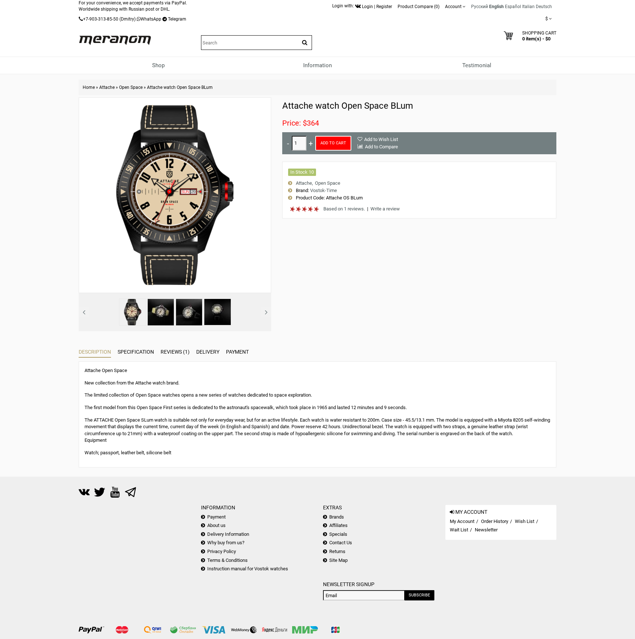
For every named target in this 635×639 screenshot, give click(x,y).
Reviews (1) (175, 352)
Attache (107, 87)
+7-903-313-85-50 (100, 19)
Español (513, 6)
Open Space (131, 87)
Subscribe (419, 595)
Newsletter (486, 529)
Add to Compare (381, 146)
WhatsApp (150, 19)
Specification (136, 352)
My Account (462, 521)
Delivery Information (228, 534)
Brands (336, 517)
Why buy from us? (225, 542)
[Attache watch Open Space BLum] (132, 312)
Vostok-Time (323, 190)
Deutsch (544, 6)
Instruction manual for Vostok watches (247, 568)
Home (89, 87)
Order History (494, 521)
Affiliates (338, 525)
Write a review (385, 209)
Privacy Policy (221, 551)
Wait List (459, 529)
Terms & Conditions (227, 560)
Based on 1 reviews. (344, 209)
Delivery (207, 352)
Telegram (177, 19)
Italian (528, 6)
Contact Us (340, 542)
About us (216, 525)
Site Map (338, 560)
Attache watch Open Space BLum (180, 87)
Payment (237, 352)
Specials (338, 534)
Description (95, 352)
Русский (479, 6)
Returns (337, 551)
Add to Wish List (381, 139)
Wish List (524, 521)
